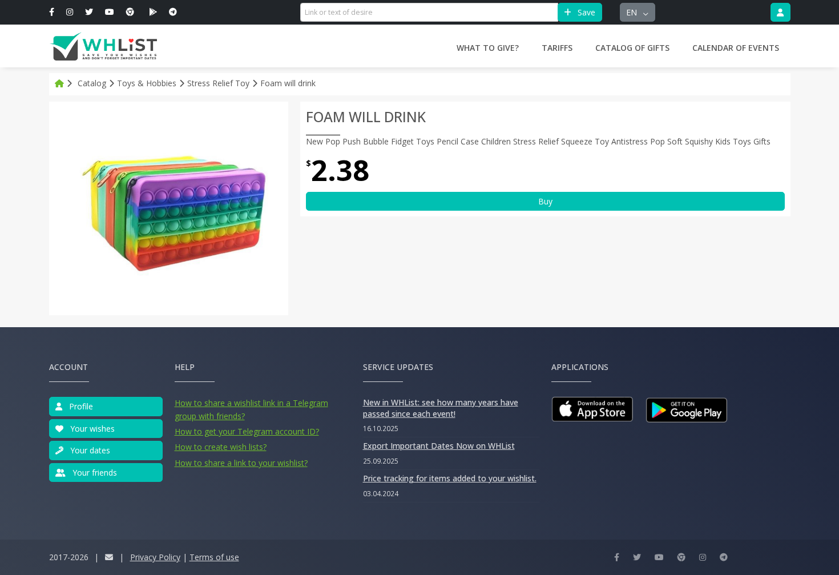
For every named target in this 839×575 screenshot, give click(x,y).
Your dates (89, 450)
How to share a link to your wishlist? (241, 462)
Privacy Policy (155, 557)
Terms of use (214, 557)
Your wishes (91, 428)
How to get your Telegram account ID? (247, 431)
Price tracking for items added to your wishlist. (450, 478)
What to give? (488, 47)
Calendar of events (735, 47)
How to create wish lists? (221, 446)
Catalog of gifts (632, 47)
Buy (545, 201)
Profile (80, 406)
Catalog (92, 83)
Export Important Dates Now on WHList (439, 445)
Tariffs (557, 47)
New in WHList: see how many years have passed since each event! (440, 408)
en (632, 12)
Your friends (93, 472)
